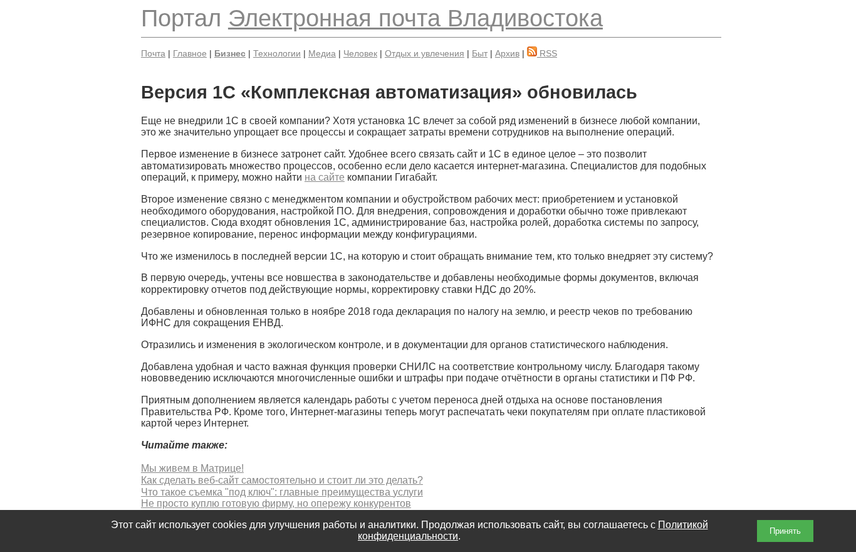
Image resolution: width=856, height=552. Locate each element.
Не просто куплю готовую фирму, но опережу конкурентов (276, 503)
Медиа (322, 53)
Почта (153, 53)
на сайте (325, 177)
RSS (547, 53)
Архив (507, 53)
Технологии (277, 53)
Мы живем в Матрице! (192, 468)
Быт (480, 53)
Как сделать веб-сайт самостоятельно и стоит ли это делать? (282, 480)
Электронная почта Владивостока (415, 17)
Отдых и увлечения (424, 53)
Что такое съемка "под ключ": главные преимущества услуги (282, 492)
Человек (360, 53)
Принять (785, 531)
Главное (190, 53)
